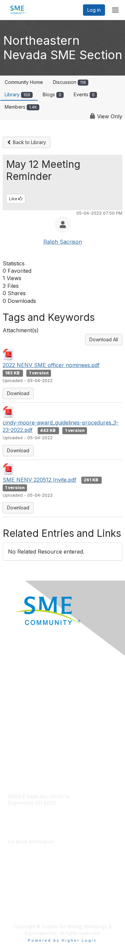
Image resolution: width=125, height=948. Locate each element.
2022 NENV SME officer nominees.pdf (51, 365)
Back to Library (29, 142)
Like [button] (13, 198)
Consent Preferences (31, 742)
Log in (94, 10)
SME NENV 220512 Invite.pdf (39, 479)
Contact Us (20, 752)
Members (21, 107)
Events (84, 94)
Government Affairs (29, 703)
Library (17, 94)
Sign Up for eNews (28, 683)
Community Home (24, 82)
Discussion (69, 82)
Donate (16, 673)
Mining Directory (26, 713)
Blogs (52, 94)
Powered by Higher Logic (62, 940)
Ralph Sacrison (62, 241)
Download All (103, 339)
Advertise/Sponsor (28, 693)
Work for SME (23, 722)
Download (18, 393)
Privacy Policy (23, 732)
